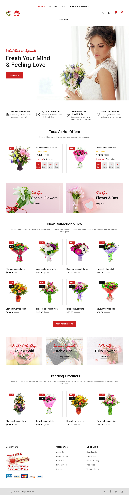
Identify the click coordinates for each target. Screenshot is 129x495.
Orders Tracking (93, 460)
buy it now (24, 357)
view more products (64, 324)
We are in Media (93, 469)
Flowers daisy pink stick (47, 309)
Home (40, 7)
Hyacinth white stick (105, 269)
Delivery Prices (62, 456)
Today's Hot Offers (78, 7)
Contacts (59, 469)
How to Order (61, 460)
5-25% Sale (64, 20)
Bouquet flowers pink (106, 309)
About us (60, 452)
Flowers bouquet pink (15, 269)
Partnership (91, 456)
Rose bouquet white (75, 309)
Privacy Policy (61, 465)
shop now (14, 75)
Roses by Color (56, 7)
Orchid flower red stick (16, 309)
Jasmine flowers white (106, 148)
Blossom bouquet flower (46, 148)
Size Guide (91, 465)
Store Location (92, 452)
